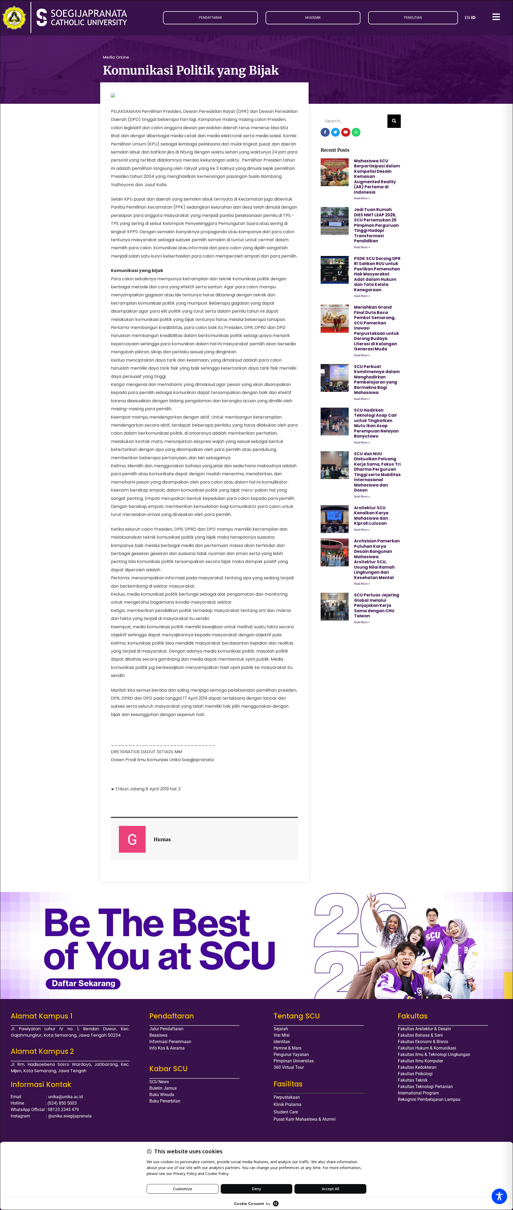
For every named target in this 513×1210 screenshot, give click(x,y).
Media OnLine (116, 57)
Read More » (362, 198)
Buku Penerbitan (164, 1101)
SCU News (159, 1081)
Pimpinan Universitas (294, 1060)
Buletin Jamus (163, 1088)
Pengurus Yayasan (291, 1054)
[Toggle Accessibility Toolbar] (499, 1196)
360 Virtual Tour (289, 1067)
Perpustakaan (287, 1097)
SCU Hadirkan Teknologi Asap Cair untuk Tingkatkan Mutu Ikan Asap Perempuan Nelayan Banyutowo (376, 423)
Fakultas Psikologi (415, 1073)
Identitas (282, 1041)
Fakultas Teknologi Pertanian (425, 1086)
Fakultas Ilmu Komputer (420, 1060)
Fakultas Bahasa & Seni (420, 1035)
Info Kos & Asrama (167, 1048)
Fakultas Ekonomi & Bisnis (423, 1041)
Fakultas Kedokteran (417, 1067)
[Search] (394, 121)
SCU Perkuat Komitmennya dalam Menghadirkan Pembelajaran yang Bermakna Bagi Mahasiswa (377, 380)
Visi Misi (282, 1035)
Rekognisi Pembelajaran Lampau (429, 1099)
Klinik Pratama (287, 1104)
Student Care (286, 1112)
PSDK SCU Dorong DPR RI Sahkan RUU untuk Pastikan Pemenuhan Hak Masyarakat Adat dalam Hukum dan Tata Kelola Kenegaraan (377, 274)
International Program (418, 1093)
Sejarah (281, 1028)
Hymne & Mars (287, 1048)
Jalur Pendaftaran (166, 1028)
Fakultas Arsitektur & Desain (424, 1028)
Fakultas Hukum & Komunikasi (427, 1048)
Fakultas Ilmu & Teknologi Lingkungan (434, 1054)
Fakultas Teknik (413, 1080)
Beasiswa (158, 1035)
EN (467, 17)
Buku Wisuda (161, 1094)
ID (473, 17)
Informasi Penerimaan (170, 1041)
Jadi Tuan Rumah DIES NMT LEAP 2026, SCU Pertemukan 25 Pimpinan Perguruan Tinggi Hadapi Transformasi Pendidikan (376, 225)
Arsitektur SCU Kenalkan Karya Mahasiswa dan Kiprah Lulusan (371, 515)
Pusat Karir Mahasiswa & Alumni (305, 1119)
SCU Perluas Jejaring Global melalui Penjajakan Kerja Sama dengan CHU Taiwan (376, 605)
